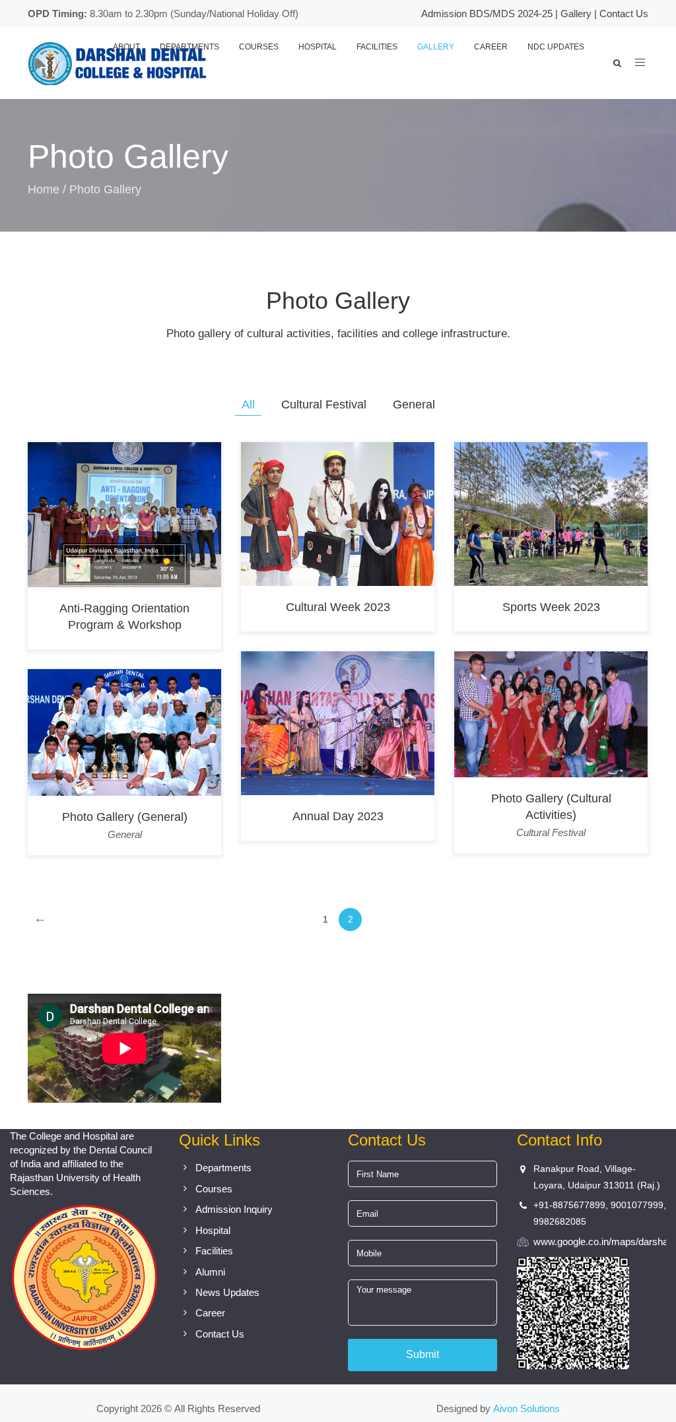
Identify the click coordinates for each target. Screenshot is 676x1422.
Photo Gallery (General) (124, 817)
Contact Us (623, 13)
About (126, 46)
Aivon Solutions (526, 1408)
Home (43, 189)
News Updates (227, 1292)
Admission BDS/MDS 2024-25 (487, 13)
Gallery (576, 13)
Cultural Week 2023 (338, 607)
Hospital (317, 46)
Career (491, 46)
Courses (259, 46)
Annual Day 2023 (338, 816)
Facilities (376, 46)
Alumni (210, 1271)
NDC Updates (555, 46)
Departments (189, 46)
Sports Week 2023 (551, 607)
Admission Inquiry (234, 1209)
